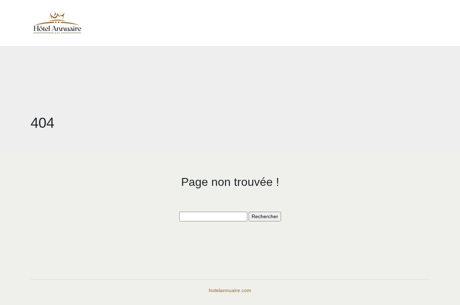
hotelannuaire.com (230, 290)
